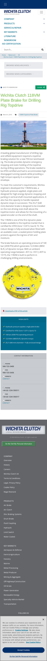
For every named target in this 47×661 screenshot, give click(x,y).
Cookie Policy (9, 487)
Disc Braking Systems (13, 514)
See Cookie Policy (33, 642)
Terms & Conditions (12, 478)
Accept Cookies (23, 650)
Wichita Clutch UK (11, 474)
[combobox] (21, 49)
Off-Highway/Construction (14, 581)
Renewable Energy (11, 595)
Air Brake (7, 505)
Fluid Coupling (10, 523)
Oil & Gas (8, 586)
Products (9, 23)
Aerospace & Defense (13, 550)
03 (19, 55)
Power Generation (11, 590)
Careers (7, 469)
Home (4, 55)
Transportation (10, 604)
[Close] (43, 619)
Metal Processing (11, 568)
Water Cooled (9, 537)
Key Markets (10, 32)
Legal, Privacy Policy (12, 483)
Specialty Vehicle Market (14, 599)
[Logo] (17, 12)
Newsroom (10, 40)
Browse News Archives (17, 65)
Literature (10, 36)
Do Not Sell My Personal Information (18, 444)
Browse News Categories (19, 74)
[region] (23, 638)
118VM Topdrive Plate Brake (28, 115)
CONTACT (6, 379)
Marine (7, 563)
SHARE (39, 87)
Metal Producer (10, 572)
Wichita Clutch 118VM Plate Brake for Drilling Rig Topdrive (23, 57)
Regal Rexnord (10, 492)
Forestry (7, 559)
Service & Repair (12, 27)
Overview (8, 460)
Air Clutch (8, 509)
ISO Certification (11, 43)
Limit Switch (9, 532)
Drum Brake (9, 519)
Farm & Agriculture (12, 554)
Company (9, 19)
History (7, 465)
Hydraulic (8, 527)
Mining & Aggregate (12, 577)
